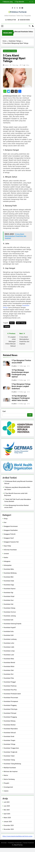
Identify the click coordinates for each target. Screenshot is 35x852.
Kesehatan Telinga (10, 51)
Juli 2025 (6, 802)
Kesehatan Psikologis (10, 709)
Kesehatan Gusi (9, 600)
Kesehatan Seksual (10, 732)
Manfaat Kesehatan (10, 767)
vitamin (6, 791)
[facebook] (12, 8)
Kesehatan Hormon (10, 612)
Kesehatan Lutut (9, 655)
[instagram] (14, 8)
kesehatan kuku (9, 631)
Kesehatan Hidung (9, 608)
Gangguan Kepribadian (11, 530)
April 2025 (7, 814)
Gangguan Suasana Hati (11, 542)
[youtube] (22, 8)
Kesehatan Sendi (9, 736)
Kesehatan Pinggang (10, 705)
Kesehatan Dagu (9, 585)
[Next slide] (32, 2)
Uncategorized (8, 787)
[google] (19, 8)
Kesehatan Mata (9, 659)
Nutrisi (6, 775)
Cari (4, 411)
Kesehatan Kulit (9, 635)
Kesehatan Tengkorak (10, 752)
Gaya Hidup (7, 546)
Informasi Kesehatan (10, 550)
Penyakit (6, 783)
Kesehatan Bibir (9, 577)
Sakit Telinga (21, 323)
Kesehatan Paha (9, 678)
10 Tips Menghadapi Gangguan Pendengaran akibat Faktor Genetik (21, 398)
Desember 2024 (9, 825)
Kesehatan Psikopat (10, 713)
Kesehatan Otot (8, 674)
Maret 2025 (7, 817)
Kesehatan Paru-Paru (10, 690)
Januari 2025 (8, 821)
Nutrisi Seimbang (9, 779)
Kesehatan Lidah (9, 647)
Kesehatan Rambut (9, 725)
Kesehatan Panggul (10, 682)
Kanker (6, 557)
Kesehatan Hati (8, 604)
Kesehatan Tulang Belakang (12, 764)
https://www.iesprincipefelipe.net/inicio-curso (17, 836)
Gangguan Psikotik (9, 534)
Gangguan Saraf (9, 538)
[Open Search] (29, 26)
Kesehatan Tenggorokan (11, 748)
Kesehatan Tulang (9, 760)
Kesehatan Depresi (9, 588)
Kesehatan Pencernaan (11, 697)
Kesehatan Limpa (9, 651)
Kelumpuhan (7, 565)
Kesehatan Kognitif (10, 627)
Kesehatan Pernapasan (11, 701)
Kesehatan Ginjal (9, 596)
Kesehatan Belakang (10, 573)
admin (7, 65)
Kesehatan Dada (9, 581)
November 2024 (9, 829)
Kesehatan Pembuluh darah (12, 694)
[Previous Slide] (30, 2)
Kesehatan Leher (9, 643)
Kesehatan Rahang (9, 721)
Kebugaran (7, 561)
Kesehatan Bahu (9, 569)
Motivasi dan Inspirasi (11, 771)
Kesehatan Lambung (10, 639)
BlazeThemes (18, 845)
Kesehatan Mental (9, 662)
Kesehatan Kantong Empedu (12, 623)
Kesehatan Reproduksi (11, 729)
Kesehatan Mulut (9, 666)
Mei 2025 (7, 810)
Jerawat (6, 553)
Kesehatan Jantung (10, 616)
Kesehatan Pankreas (10, 686)
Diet (5, 522)
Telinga (6, 326)
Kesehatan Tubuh (9, 756)
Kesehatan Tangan (9, 740)
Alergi (5, 518)
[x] (17, 8)
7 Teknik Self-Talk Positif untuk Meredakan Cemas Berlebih (15, 2)
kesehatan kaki (8, 620)
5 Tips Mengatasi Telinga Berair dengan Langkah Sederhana (21, 386)
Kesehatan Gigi (8, 592)
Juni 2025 (7, 806)
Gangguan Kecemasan (11, 526)
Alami (12, 323)
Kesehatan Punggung (10, 717)
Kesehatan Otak (9, 670)
